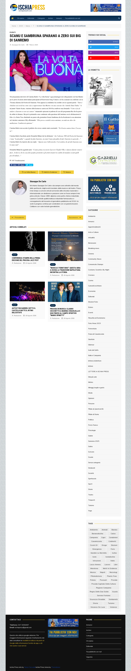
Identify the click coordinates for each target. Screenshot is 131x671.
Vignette (89, 657)
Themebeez (55, 667)
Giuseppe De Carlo (18, 45)
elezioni (114, 545)
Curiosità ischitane (95, 286)
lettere (90, 366)
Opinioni (91, 398)
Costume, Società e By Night (98, 270)
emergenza (97, 549)
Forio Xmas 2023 (94, 323)
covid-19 (93, 545)
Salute (90, 436)
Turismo (91, 505)
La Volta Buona (29, 172)
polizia (93, 580)
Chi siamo (20, 18)
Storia (90, 489)
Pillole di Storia (93, 414)
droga (104, 545)
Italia (113, 561)
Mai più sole (92, 377)
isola (94, 557)
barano (114, 530)
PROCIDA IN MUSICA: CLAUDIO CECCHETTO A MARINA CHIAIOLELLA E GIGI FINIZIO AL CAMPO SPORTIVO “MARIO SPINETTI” (65, 312)
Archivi (50, 18)
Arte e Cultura (93, 232)
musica (68, 172)
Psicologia (92, 430)
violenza (113, 607)
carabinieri (113, 537)
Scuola (90, 457)
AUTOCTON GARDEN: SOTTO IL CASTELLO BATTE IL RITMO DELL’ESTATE (24, 310)
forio (113, 549)
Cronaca (91, 275)
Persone (91, 403)
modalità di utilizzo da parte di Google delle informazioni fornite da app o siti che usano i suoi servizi (27, 643)
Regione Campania (103, 588)
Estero (90, 307)
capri (103, 537)
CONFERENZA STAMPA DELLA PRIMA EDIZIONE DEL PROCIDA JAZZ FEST (26, 259)
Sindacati (91, 468)
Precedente (19, 217)
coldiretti (112, 541)
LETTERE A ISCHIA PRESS (98, 371)
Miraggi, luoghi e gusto (96, 388)
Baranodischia (97, 534)
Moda (90, 393)
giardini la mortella (99, 553)
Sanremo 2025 (93, 441)
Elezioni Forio (93, 302)
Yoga (90, 511)
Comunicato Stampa (95, 264)
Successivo (73, 217)
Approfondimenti (94, 227)
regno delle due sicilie (99, 592)
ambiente (94, 530)
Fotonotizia (92, 329)
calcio (113, 534)
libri (115, 565)
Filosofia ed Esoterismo (96, 318)
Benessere (92, 243)
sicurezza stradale (97, 599)
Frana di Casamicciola (96, 334)
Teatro (90, 495)
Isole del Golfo (93, 350)
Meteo (90, 382)
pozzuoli (103, 580)
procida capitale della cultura (103, 584)
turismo (111, 603)
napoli (102, 572)
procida (114, 580)
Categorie (41, 18)
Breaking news (93, 248)
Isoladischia (110, 557)
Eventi (14, 254)
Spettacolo (92, 479)
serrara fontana (103, 595)
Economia (91, 291)
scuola (115, 592)
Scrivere (91, 452)
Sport (90, 484)
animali (105, 530)
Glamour (91, 345)
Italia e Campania (94, 355)
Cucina (90, 280)
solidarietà (113, 599)
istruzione (97, 561)
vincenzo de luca (98, 607)
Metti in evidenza (50, 172)
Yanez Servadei (30, 667)
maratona (94, 568)
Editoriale (31, 18)
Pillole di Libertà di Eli (95, 409)
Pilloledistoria (96, 576)
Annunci (59, 18)
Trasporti (91, 500)
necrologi (113, 572)
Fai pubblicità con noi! (72, 18)
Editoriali (91, 296)
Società (91, 473)
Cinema (91, 254)
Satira (90, 446)
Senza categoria (94, 462)
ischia (114, 553)
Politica (91, 420)
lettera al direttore (94, 361)
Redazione (17, 263)
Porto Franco (93, 425)
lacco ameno (95, 565)
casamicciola (96, 541)
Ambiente (91, 216)
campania (94, 537)
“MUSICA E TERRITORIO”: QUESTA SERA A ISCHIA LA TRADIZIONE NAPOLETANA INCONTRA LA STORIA (65, 270)
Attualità (91, 238)
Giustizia (91, 339)
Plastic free (112, 576)
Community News (94, 259)
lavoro (107, 565)
